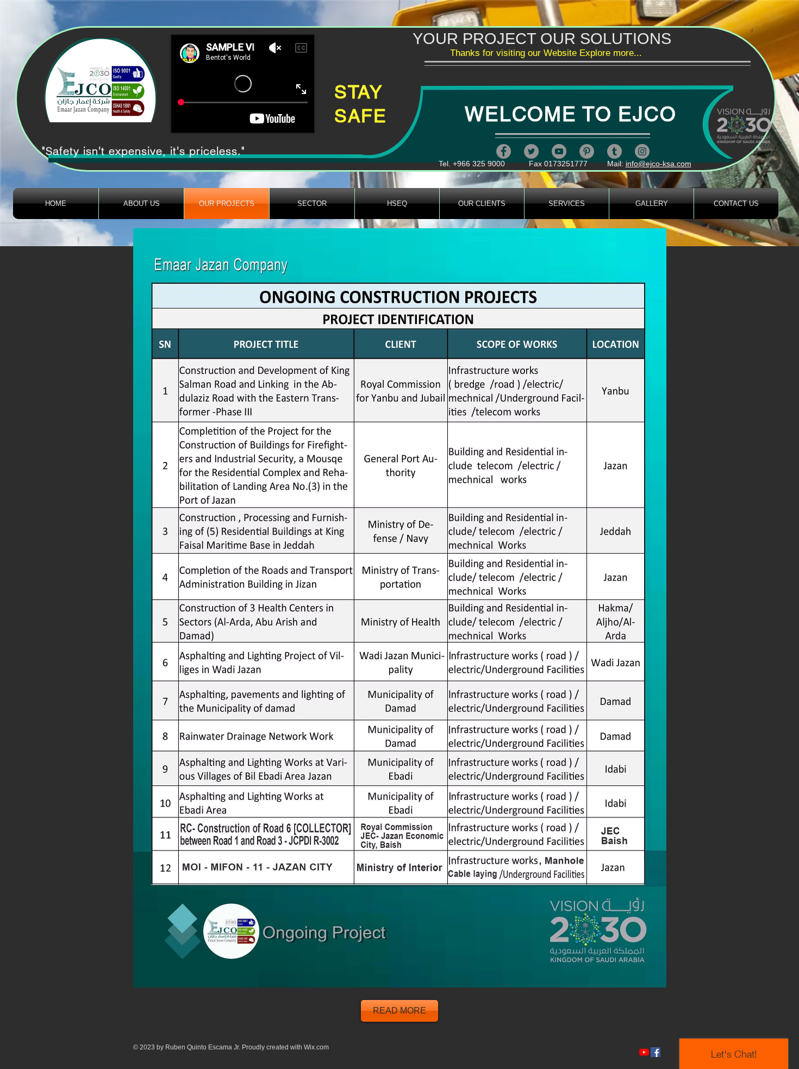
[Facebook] (503, 151)
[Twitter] (531, 151)
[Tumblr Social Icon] (614, 151)
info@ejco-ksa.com (658, 163)
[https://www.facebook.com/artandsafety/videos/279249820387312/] (655, 1052)
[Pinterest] (586, 151)
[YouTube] (559, 151)
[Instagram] (642, 151)
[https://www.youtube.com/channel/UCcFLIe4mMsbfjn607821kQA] (644, 1052)
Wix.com (316, 1047)
